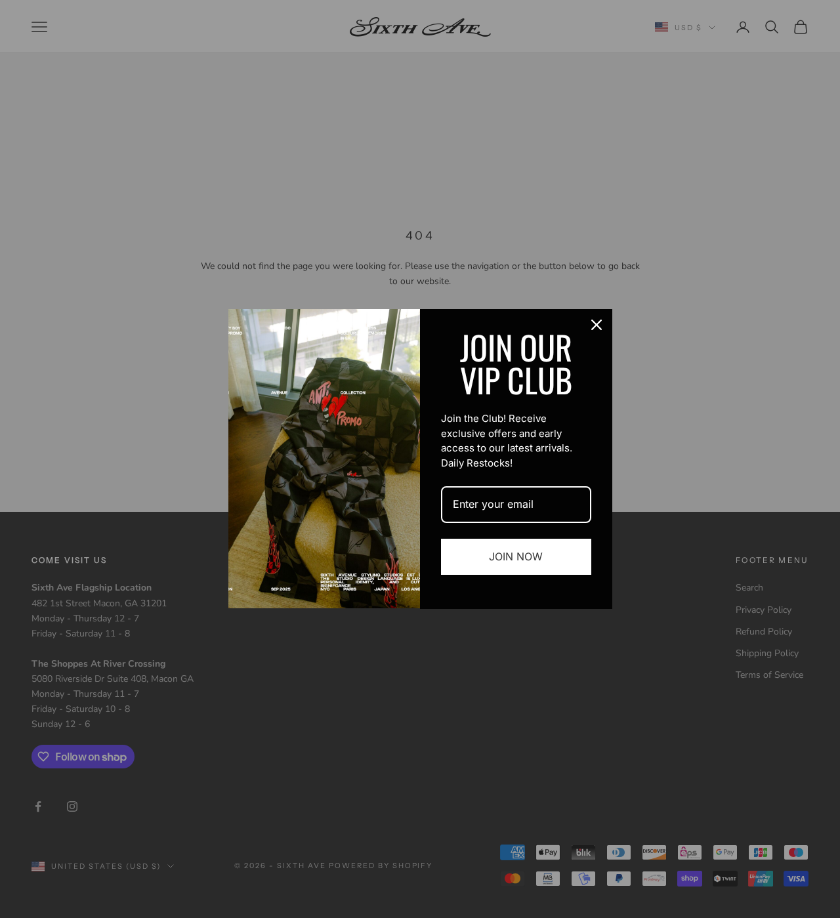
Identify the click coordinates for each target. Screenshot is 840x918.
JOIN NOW (516, 556)
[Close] (596, 325)
